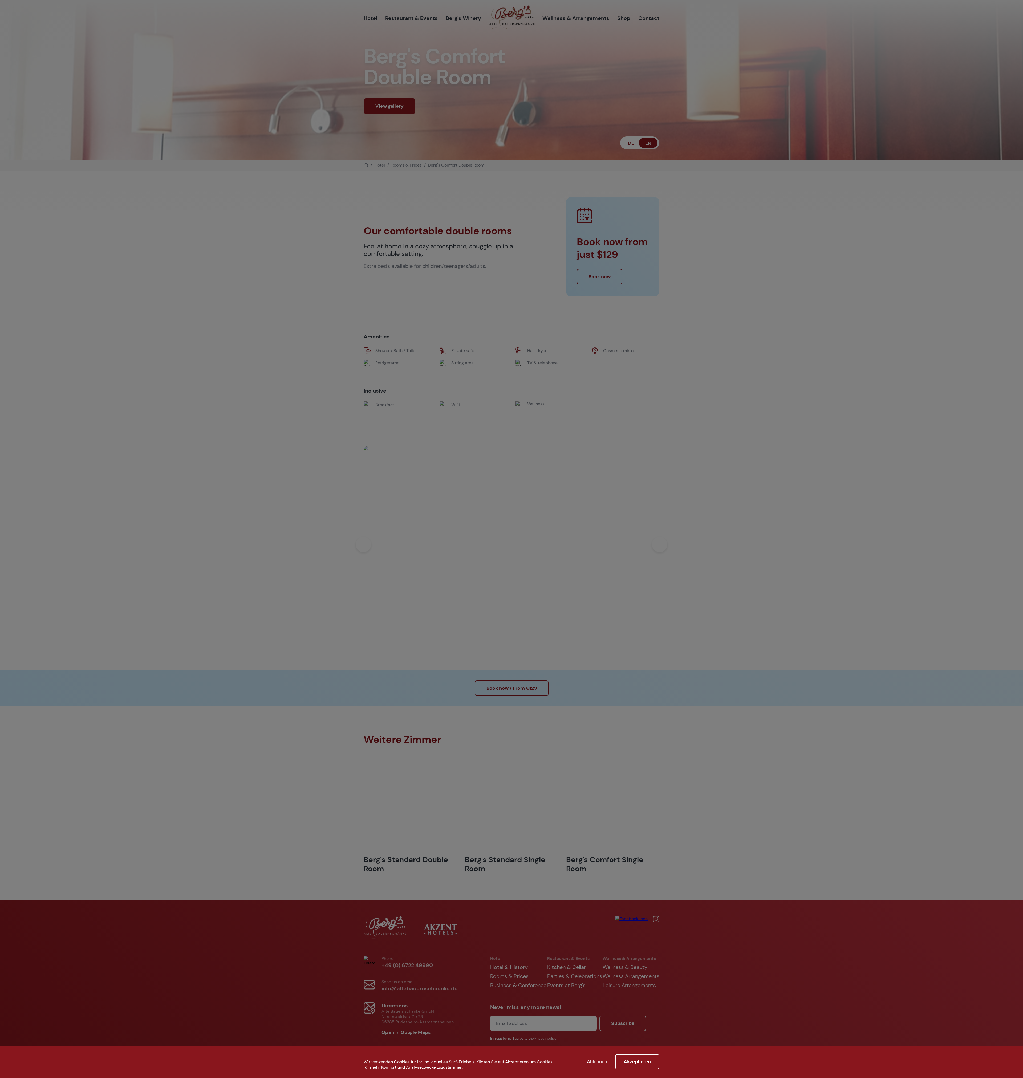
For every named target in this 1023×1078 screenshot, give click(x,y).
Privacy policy (545, 1038)
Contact (648, 18)
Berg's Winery (463, 18)
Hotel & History (509, 967)
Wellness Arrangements (631, 976)
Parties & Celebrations (574, 976)
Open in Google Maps (406, 1032)
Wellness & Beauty (625, 967)
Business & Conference (518, 985)
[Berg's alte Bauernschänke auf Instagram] (653, 928)
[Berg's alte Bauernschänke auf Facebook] (631, 928)
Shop (623, 18)
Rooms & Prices (407, 165)
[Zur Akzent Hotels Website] (440, 928)
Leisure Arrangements (629, 985)
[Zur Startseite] (512, 18)
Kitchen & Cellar (566, 967)
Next (659, 544)
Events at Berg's (566, 985)
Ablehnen (597, 1061)
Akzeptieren (637, 1061)
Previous (363, 544)
